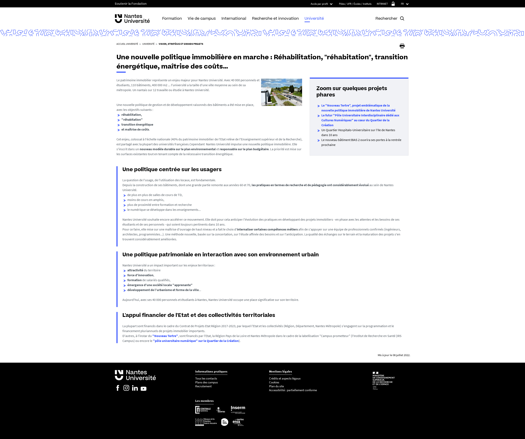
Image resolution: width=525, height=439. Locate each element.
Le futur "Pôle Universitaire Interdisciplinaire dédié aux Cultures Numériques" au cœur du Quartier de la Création (360, 120)
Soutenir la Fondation (131, 4)
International (233, 18)
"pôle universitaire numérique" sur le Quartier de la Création (196, 341)
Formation (172, 18)
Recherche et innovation (275, 18)
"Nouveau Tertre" (165, 336)
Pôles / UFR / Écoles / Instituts (355, 4)
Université (314, 18)
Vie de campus (202, 18)
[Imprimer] (402, 46)
